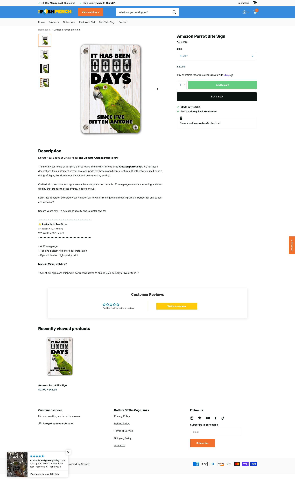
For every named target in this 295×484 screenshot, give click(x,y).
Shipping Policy (122, 438)
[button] (157, 89)
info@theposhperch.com (58, 423)
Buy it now (217, 96)
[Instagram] (191, 418)
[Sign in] (246, 12)
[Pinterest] (199, 418)
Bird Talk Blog (106, 22)
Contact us (243, 3)
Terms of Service (123, 430)
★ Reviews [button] (292, 245)
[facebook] (215, 418)
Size (179, 48)
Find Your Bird (87, 22)
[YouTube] (208, 418)
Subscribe (202, 443)
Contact (122, 22)
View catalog (89, 12)
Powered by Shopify (78, 464)
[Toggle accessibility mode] (255, 3)
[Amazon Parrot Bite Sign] (59, 356)
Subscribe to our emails (204, 424)
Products (54, 22)
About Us (119, 445)
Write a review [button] (176, 306)
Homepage (44, 29)
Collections (69, 22)
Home (41, 22)
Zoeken (174, 12)
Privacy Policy (122, 416)
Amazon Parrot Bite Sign (52, 385)
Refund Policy (122, 423)
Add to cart (222, 84)
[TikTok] (223, 418)
